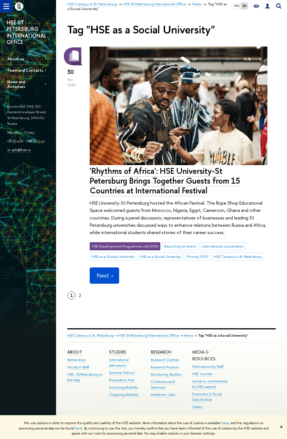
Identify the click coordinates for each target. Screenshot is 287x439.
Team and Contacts (25, 70)
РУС (237, 6)
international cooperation (223, 246)
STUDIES (117, 352)
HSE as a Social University (160, 256)
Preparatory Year (122, 380)
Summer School (122, 372)
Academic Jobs (163, 394)
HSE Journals (202, 373)
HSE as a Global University (113, 256)
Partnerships (76, 359)
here (225, 423)
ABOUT (74, 352)
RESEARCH (161, 352)
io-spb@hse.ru (19, 149)
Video (197, 407)
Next (103, 275)
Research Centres (165, 359)
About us (15, 58)
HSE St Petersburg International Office (149, 335)
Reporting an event (180, 246)
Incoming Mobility (123, 387)
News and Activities (16, 84)
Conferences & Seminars (163, 384)
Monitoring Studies (166, 374)
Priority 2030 (197, 256)
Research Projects (165, 367)
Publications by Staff (208, 366)
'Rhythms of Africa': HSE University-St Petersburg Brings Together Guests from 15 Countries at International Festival (165, 180)
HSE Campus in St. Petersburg (237, 256)
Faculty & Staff (78, 367)
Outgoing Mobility (123, 394)
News (188, 335)
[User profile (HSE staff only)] (267, 6)
